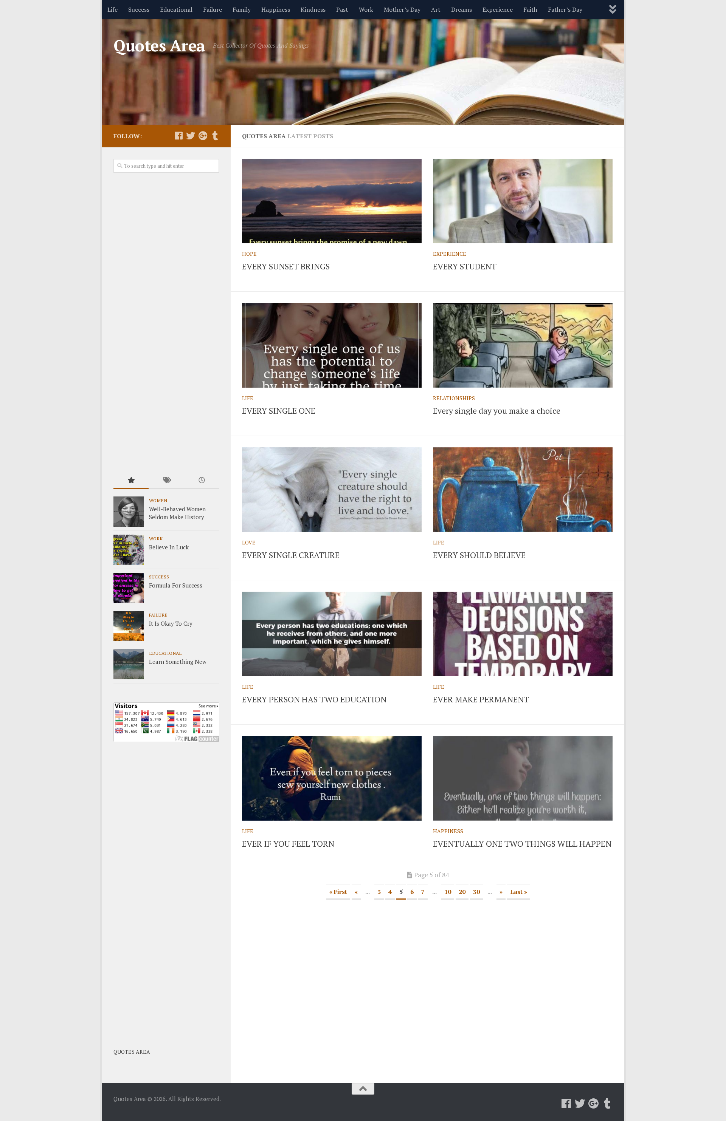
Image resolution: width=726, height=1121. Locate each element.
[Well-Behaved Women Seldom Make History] (128, 511)
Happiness (275, 9)
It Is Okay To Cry (170, 623)
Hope (249, 253)
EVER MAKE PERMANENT (481, 699)
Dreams (461, 9)
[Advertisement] (166, 323)
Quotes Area (159, 45)
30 (476, 892)
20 (462, 892)
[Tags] (166, 481)
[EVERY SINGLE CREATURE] (332, 489)
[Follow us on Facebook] (178, 135)
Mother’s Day (402, 9)
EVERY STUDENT (464, 266)
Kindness (313, 9)
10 (447, 892)
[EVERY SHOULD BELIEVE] (523, 489)
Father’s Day (565, 9)
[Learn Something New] (128, 664)
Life (112, 9)
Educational (176, 9)
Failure (212, 9)
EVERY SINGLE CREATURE (291, 554)
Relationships (454, 398)
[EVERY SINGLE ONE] (332, 345)
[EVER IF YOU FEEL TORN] (332, 778)
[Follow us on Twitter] (190, 135)
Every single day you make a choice (496, 410)
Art (436, 9)
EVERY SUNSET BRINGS (286, 266)
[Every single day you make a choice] (523, 345)
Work (366, 9)
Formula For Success (175, 585)
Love (249, 542)
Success (138, 9)
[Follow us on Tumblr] (214, 135)
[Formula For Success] (128, 588)
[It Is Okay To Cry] (128, 626)
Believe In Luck (169, 547)
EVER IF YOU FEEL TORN (288, 843)
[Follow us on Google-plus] (202, 135)
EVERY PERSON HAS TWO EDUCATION (314, 699)
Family (242, 9)
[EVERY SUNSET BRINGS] (332, 201)
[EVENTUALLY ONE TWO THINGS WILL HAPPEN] (523, 778)
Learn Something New (177, 661)
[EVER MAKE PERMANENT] (523, 634)
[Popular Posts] (131, 481)
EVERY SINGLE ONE (278, 410)
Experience (497, 9)
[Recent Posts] (201, 481)
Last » (518, 892)
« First (338, 892)
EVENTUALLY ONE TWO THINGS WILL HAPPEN (522, 843)
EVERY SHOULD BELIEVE (479, 554)
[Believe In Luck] (128, 550)
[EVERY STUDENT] (523, 201)
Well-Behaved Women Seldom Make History (177, 513)
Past (342, 9)
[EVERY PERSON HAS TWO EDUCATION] (332, 634)
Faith (530, 9)
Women (158, 500)
